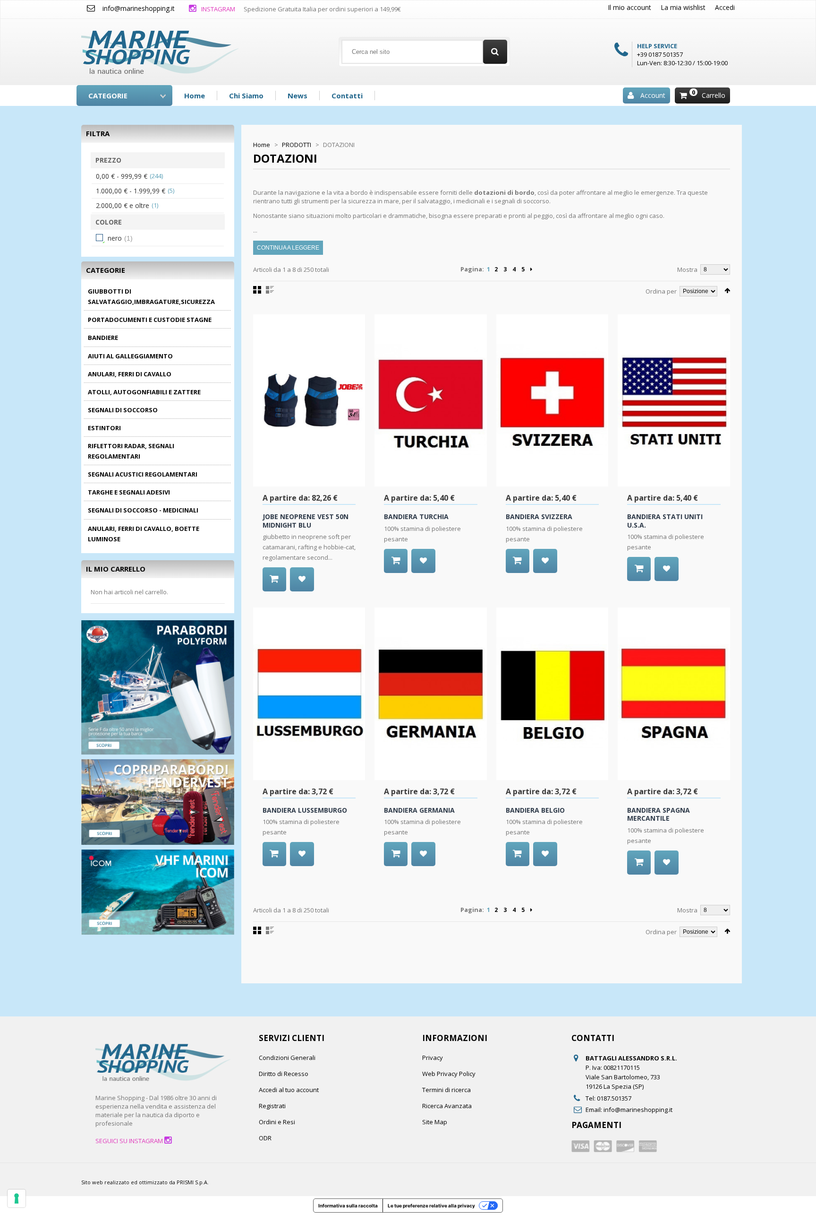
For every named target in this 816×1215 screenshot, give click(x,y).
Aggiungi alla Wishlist (302, 579)
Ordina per (661, 291)
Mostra (687, 269)
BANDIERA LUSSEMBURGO (305, 810)
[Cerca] (495, 52)
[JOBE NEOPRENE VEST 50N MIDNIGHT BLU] (309, 400)
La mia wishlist (683, 7)
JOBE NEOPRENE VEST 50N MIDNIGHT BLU (305, 520)
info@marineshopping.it (138, 8)
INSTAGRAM (217, 9)
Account (652, 95)
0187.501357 (614, 1098)
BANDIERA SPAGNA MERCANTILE (658, 814)
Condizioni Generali (287, 1057)
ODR (265, 1138)
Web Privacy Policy (449, 1073)
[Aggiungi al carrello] (274, 579)
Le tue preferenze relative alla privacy (431, 1205)
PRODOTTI (296, 144)
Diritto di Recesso (283, 1073)
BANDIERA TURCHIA (416, 516)
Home (194, 95)
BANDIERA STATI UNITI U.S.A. (665, 520)
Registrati (272, 1106)
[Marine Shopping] (159, 48)
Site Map (434, 1122)
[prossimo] (531, 269)
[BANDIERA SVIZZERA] (552, 400)
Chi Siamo (246, 95)
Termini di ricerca (446, 1089)
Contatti (347, 95)
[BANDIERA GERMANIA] (430, 694)
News (297, 95)
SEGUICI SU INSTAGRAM (129, 1141)
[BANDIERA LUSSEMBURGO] (309, 694)
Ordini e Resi (277, 1122)
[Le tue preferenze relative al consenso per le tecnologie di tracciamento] (17, 1198)
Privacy (432, 1057)
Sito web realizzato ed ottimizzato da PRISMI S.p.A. (145, 1182)
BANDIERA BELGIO (535, 810)
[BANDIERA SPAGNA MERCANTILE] (674, 694)
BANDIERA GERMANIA (419, 810)
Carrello (713, 95)
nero (115, 238)
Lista (270, 290)
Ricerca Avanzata (447, 1106)
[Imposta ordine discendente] (727, 290)
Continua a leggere (288, 247)
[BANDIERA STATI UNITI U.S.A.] (674, 400)
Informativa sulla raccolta (348, 1205)
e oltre (122, 205)
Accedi (725, 7)
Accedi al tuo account (289, 1089)
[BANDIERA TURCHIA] (430, 400)
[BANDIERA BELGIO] (552, 694)
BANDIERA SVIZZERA (539, 516)
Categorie (108, 95)
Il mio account (629, 7)
